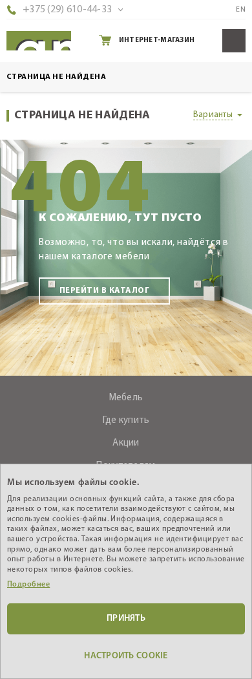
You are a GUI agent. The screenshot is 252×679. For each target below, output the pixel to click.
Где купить (126, 421)
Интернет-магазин (156, 40)
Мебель (126, 398)
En (241, 10)
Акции (126, 443)
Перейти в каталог (104, 290)
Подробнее (28, 584)
